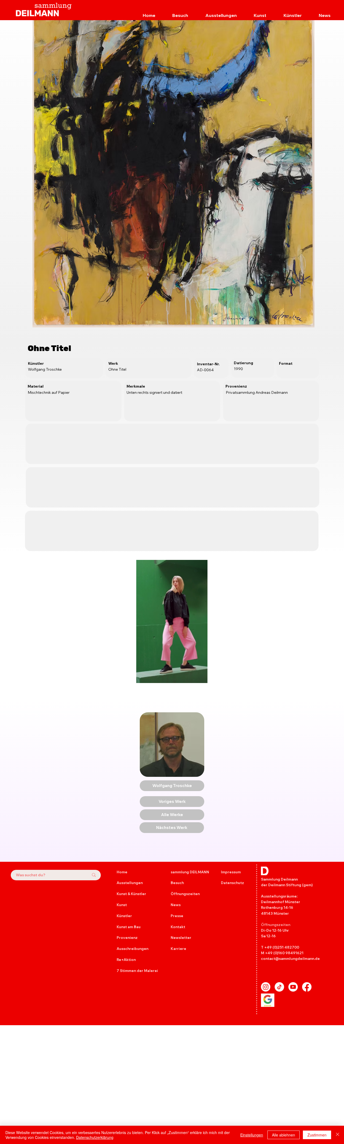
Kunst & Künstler (131, 894)
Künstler (124, 916)
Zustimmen (317, 1135)
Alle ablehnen (283, 1135)
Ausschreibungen (132, 948)
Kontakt (178, 927)
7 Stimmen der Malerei (137, 970)
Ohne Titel (49, 348)
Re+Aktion (126, 959)
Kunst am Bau (129, 927)
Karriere (178, 948)
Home (122, 872)
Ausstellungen (130, 883)
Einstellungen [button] (251, 1135)
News (176, 905)
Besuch (177, 883)
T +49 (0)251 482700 (280, 947)
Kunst (122, 905)
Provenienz (127, 937)
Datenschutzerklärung (94, 1137)
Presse (177, 916)
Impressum (231, 872)
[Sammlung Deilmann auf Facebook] (306, 987)
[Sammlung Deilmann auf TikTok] (279, 987)
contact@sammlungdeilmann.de (290, 958)
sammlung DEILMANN (190, 872)
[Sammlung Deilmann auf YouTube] (293, 987)
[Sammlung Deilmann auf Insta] (265, 987)
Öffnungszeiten (185, 894)
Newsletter (181, 937)
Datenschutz (232, 883)
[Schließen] (337, 1135)
